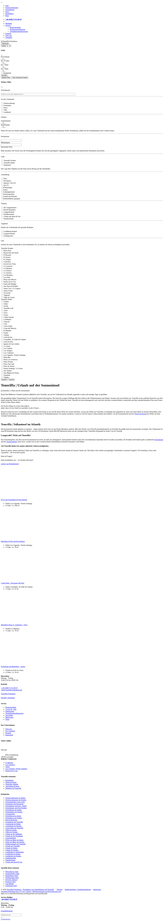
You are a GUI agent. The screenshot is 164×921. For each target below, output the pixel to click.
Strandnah (7, 165)
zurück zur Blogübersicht (10, 464)
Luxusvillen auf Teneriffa (14, 828)
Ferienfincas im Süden (13, 816)
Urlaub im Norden (11, 850)
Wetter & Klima (11, 782)
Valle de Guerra (9, 297)
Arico (5, 313)
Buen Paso (7, 251)
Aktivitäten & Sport (12, 786)
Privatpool (7, 181)
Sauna (5, 190)
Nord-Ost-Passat (140, 414)
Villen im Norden (11, 832)
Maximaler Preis (6, 147)
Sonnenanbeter (12, 442)
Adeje (5, 304)
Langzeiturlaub (8, 212)
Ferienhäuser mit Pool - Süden (16, 806)
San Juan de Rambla (10, 286)
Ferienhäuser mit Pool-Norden (16, 808)
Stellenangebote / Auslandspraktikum (78, 889)
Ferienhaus (7, 105)
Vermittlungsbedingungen (19, 31)
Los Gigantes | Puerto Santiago (16, 769)
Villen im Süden (11, 830)
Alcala (5, 306)
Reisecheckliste (15, 27)
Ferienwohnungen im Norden (15, 800)
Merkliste (8, 23)
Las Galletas (7, 348)
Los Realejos (8, 275)
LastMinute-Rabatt (10, 231)
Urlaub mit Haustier (10, 196)
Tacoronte (7, 293)
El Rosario (7, 255)
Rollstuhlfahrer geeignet (11, 199)
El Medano (7, 331)
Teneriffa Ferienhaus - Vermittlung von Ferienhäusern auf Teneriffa (30, 889)
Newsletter (9, 715)
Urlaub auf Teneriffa (12, 846)
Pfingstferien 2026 (11, 872)
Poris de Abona (8, 366)
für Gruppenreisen (9, 207)
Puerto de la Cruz (9, 282)
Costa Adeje (7, 326)
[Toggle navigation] (2, 2)
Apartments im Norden (13, 826)
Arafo (5, 310)
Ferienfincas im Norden (13, 818)
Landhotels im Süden (12, 854)
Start (7, 6)
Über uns (8, 35)
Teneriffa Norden (9, 160)
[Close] (2, 55)
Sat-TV (6, 185)
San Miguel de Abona (11, 373)
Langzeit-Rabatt (9, 234)
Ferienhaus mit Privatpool (14, 804)
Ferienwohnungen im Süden (15, 798)
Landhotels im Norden (13, 856)
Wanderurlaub (8, 219)
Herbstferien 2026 (11, 876)
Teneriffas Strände (11, 784)
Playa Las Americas (10, 359)
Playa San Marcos (9, 279)
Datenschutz (9, 711)
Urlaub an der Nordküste (14, 836)
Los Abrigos (7, 351)
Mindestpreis (5, 143)
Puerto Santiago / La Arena (13, 368)
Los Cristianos (8, 353)
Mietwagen (9, 717)
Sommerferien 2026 (12, 874)
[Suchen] (2, 917)
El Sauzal (6, 257)
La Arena (6, 346)
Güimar (6, 335)
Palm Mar (6, 357)
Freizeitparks (158, 440)
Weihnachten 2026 (12, 878)
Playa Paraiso (8, 362)
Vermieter (8, 37)
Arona (5, 315)
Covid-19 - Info (10, 709)
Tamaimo (6, 375)
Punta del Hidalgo (9, 284)
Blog (7, 16)
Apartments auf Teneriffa (14, 822)
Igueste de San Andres (11, 344)
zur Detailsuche (5, 919)
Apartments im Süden (13, 824)
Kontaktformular (7, 911)
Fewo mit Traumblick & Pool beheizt (14, 500)
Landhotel (7, 112)
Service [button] (8, 25)
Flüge (7, 719)
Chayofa (6, 322)
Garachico (7, 262)
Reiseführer (9, 14)
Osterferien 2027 (11, 886)
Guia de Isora (8, 342)
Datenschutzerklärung (17, 29)
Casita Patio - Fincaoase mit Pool (12, 583)
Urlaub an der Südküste (13, 834)
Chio (5, 324)
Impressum (9, 735)
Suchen (4, 75)
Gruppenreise (10, 814)
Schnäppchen (8, 236)
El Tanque (7, 259)
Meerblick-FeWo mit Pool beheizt (13, 541)
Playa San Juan (8, 364)
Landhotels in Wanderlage (14, 852)
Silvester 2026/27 (11, 880)
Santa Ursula (8, 291)
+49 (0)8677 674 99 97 (9, 688)
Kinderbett (7, 73)
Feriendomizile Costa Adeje (15, 802)
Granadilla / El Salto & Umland (14, 339)
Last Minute (9, 884)
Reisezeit (5, 43)
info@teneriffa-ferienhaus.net (11, 690)
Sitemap (59, 889)
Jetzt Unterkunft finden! (19, 77)
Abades (6, 302)
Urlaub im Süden (11, 848)
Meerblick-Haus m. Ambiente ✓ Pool (14, 625)
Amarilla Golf (8, 308)
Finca (7, 12)
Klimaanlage (7, 187)
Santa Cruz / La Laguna (11, 288)
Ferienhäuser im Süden (13, 810)
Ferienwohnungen (11, 8)
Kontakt (8, 33)
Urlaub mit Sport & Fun (11, 216)
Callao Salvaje (8, 317)
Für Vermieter (10, 731)
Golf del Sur (7, 337)
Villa (5, 110)
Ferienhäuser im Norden (13, 812)
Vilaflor (6, 377)
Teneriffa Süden (9, 163)
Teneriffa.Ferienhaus (8, 694)
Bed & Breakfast (9, 210)
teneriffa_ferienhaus (8, 698)
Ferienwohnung (9, 103)
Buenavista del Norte (10, 253)
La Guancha (7, 266)
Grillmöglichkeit (9, 192)
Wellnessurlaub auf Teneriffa (15, 844)
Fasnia (5, 333)
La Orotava (7, 271)
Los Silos (6, 277)
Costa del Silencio (9, 328)
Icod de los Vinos (9, 264)
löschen (4, 379)
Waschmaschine (8, 194)
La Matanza (7, 268)
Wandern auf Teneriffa (13, 788)
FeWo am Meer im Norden (14, 842)
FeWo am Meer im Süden (14, 840)
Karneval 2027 (10, 882)
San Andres (7, 371)
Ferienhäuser (9, 10)
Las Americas (10, 765)
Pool (5, 179)
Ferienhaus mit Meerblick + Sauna (13, 666)
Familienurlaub (8, 214)
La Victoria (7, 273)
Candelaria (7, 319)
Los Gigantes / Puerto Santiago (14, 355)
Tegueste (6, 295)
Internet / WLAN (9, 183)
